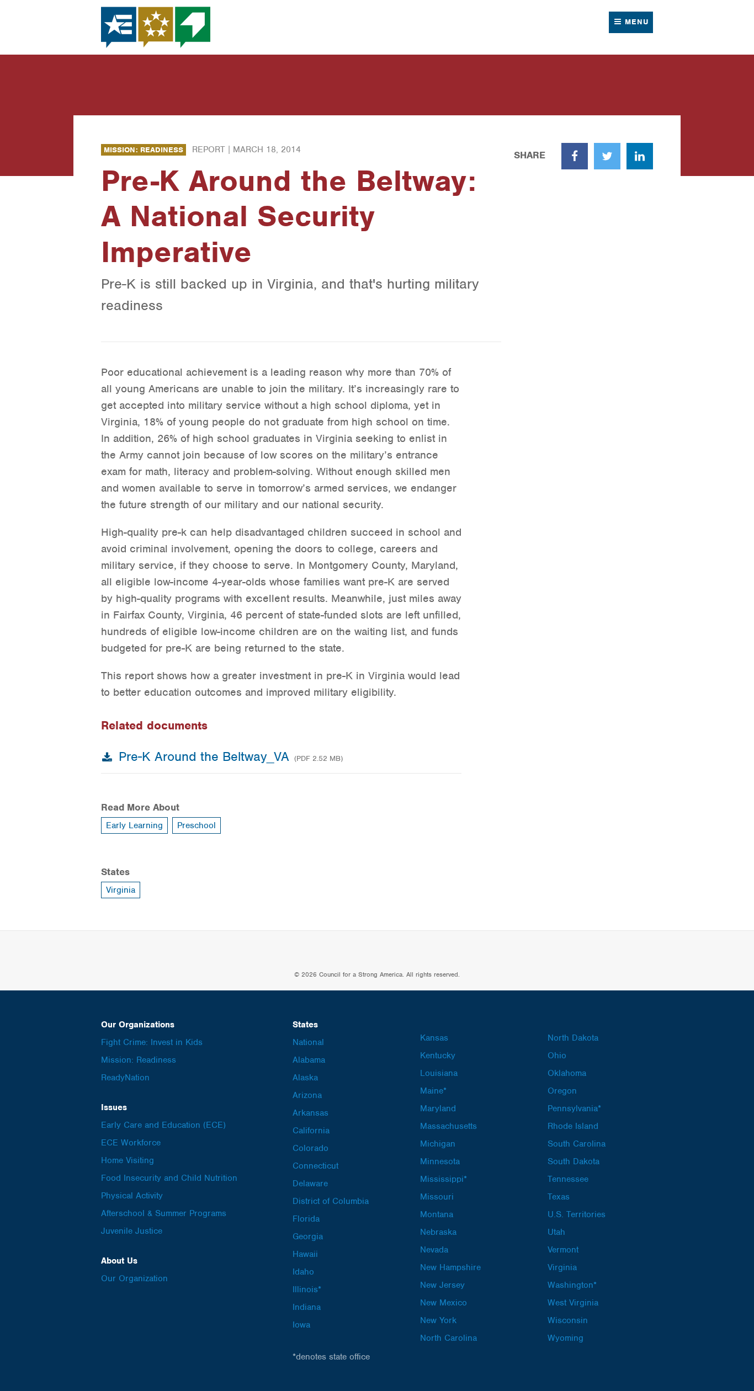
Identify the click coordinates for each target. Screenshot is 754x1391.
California (311, 1130)
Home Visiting (127, 1160)
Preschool (196, 825)
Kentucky (437, 1055)
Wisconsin (568, 1320)
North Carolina (448, 1338)
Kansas (434, 1037)
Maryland (438, 1108)
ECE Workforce (131, 1142)
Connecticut (315, 1165)
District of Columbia (331, 1201)
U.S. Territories (577, 1214)
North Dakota (573, 1037)
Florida (306, 1218)
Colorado (310, 1148)
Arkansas (310, 1112)
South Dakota (573, 1161)
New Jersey (442, 1285)
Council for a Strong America (156, 27)
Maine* (433, 1090)
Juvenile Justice (131, 1231)
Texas (559, 1196)
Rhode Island (573, 1126)
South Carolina (577, 1143)
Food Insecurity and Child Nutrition (169, 1178)
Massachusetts (448, 1126)
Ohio (557, 1055)
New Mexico (443, 1302)
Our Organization (134, 1278)
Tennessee (568, 1179)
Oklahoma (567, 1073)
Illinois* (307, 1289)
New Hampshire (450, 1267)
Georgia (308, 1236)
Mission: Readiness (143, 149)
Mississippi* (443, 1179)
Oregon (562, 1090)
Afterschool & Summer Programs (163, 1213)
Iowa (301, 1324)
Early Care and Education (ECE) (163, 1125)
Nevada (434, 1249)
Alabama (309, 1059)
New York (438, 1320)
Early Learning (134, 825)
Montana (436, 1214)
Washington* (572, 1285)
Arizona (307, 1095)
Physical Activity (132, 1195)
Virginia (120, 890)
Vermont (563, 1249)
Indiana (307, 1307)
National (308, 1042)
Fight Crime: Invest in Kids (152, 1042)
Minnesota (440, 1161)
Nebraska (438, 1232)
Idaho (303, 1271)
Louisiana (439, 1073)
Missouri (437, 1196)
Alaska (305, 1077)
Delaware (310, 1183)
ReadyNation (125, 1077)
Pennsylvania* (574, 1108)
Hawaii (305, 1254)
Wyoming (565, 1338)
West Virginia (573, 1302)
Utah (556, 1232)
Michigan (437, 1143)
